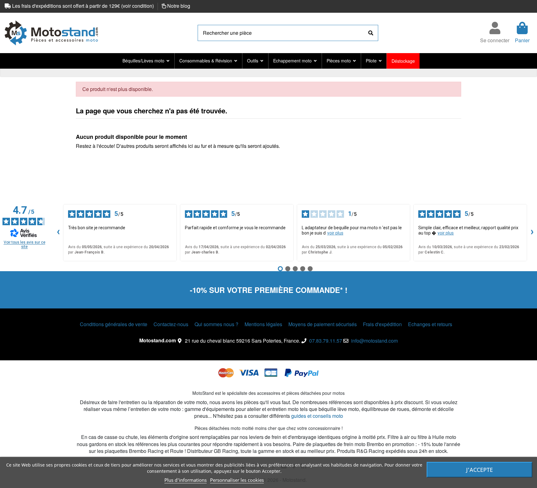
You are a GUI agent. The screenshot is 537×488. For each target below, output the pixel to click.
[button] (146, 61)
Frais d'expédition (382, 324)
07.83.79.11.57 (325, 340)
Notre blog (178, 5)
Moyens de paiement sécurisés (322, 324)
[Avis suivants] (532, 232)
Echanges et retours (430, 324)
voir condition (137, 5)
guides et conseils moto (317, 415)
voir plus (335, 232)
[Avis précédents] (58, 232)
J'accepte (479, 469)
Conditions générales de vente (113, 324)
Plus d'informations (185, 480)
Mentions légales (263, 324)
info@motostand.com (374, 340)
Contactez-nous (171, 324)
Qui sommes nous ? (216, 324)
